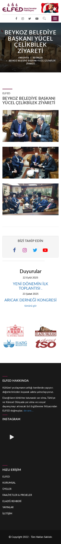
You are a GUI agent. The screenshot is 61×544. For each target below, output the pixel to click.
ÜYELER (6, 489)
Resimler (37, 58)
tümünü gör (30, 306)
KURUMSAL (9, 483)
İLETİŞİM (7, 513)
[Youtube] (36, 18)
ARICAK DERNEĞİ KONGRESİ (30, 300)
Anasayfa (23, 58)
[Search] (44, 18)
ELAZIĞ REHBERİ (11, 501)
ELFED (6, 477)
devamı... (29, 411)
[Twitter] (29, 18)
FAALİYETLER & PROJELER (17, 495)
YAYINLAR (8, 507)
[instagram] (22, 18)
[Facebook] (16, 18)
